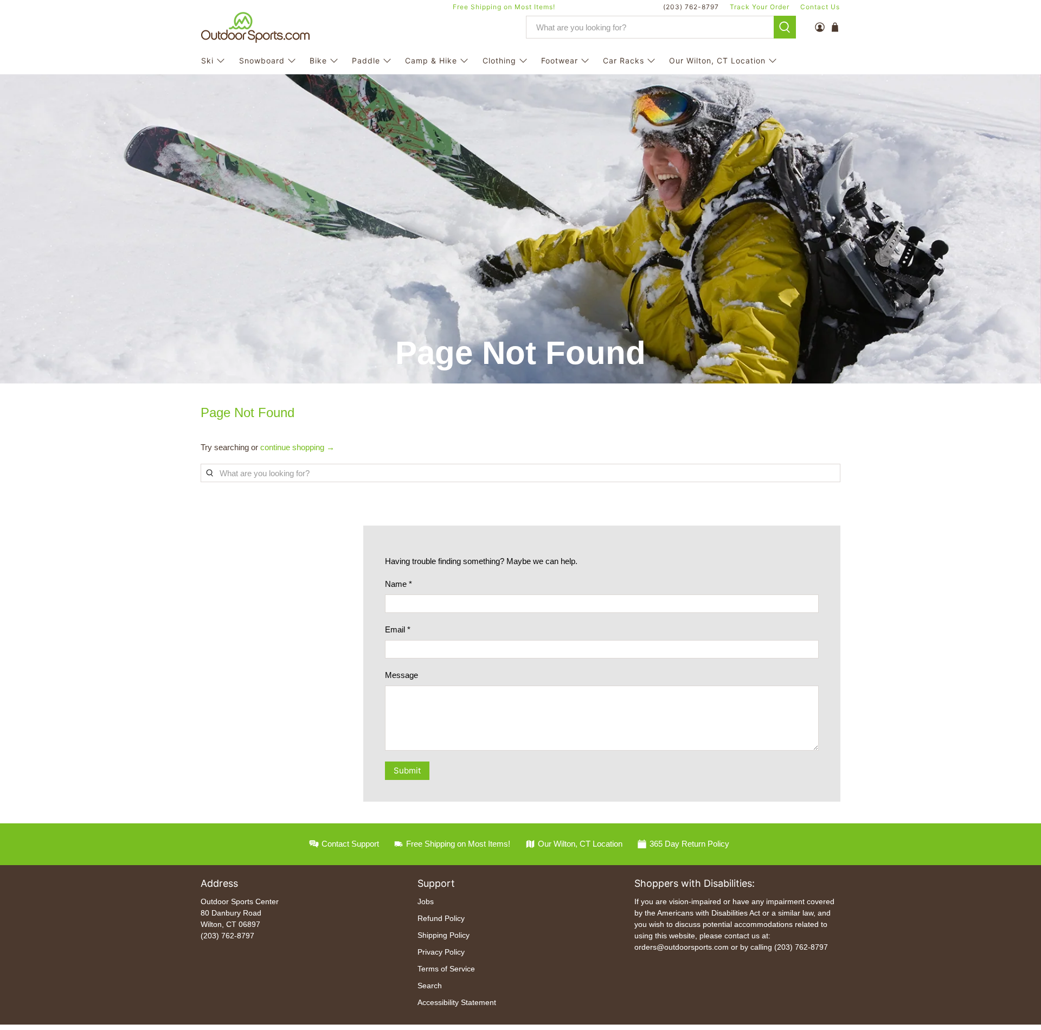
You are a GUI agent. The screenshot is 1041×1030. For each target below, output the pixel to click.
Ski (207, 60)
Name (398, 583)
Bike (318, 60)
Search (429, 985)
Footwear (559, 60)
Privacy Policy (441, 952)
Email (397, 629)
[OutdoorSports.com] (255, 27)
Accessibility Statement (456, 1002)
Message (401, 675)
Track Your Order (759, 7)
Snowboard (262, 60)
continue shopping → (297, 447)
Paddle (366, 60)
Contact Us (820, 7)
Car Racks (623, 60)
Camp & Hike (431, 60)
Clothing (499, 60)
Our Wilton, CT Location (717, 60)
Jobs (425, 901)
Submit (407, 770)
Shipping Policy (443, 935)
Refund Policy (441, 918)
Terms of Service (446, 968)
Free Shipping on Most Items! (504, 7)
